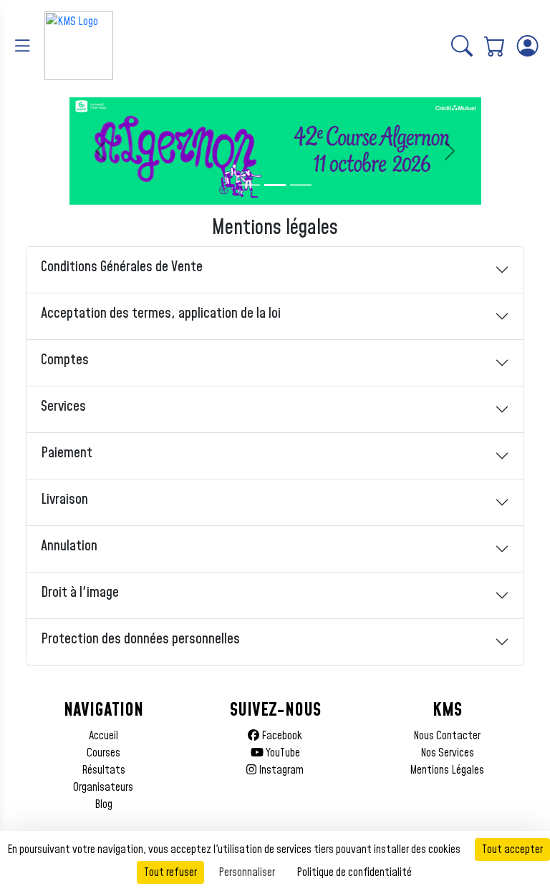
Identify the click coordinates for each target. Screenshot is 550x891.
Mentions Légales (447, 770)
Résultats (103, 770)
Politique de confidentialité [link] (354, 872)
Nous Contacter (447, 736)
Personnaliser (246, 872)
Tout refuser (170, 872)
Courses (103, 753)
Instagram (280, 770)
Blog (103, 804)
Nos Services (447, 753)
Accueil (103, 736)
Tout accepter (512, 849)
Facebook (280, 736)
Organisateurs (103, 787)
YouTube (282, 753)
